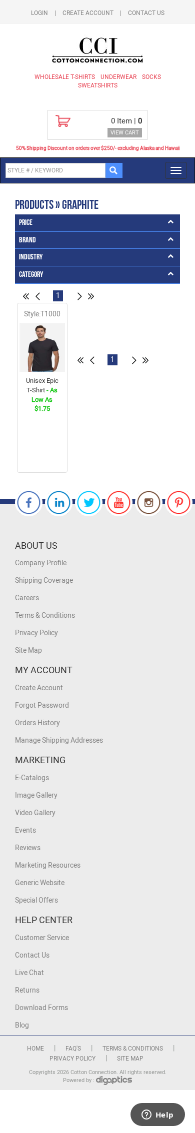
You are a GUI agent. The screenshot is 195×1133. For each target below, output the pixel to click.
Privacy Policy (36, 633)
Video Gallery (35, 813)
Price (25, 222)
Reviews (27, 848)
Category (31, 274)
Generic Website (39, 883)
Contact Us (146, 12)
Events (25, 830)
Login (39, 12)
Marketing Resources (47, 865)
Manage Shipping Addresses (59, 740)
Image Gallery (36, 795)
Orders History (37, 723)
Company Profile (40, 563)
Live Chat (29, 973)
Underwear (118, 76)
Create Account (88, 12)
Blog (22, 1025)
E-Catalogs (32, 778)
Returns (27, 990)
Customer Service (42, 938)
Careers (27, 598)
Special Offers (36, 900)
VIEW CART (124, 132)
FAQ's (73, 1048)
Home (35, 1048)
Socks (151, 76)
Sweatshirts (98, 85)
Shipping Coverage (44, 580)
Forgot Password (42, 705)
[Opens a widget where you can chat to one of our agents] (157, 1115)
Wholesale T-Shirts (64, 76)
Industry (30, 257)
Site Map (28, 650)
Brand (27, 240)
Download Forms (41, 1008)
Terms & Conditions (45, 615)
